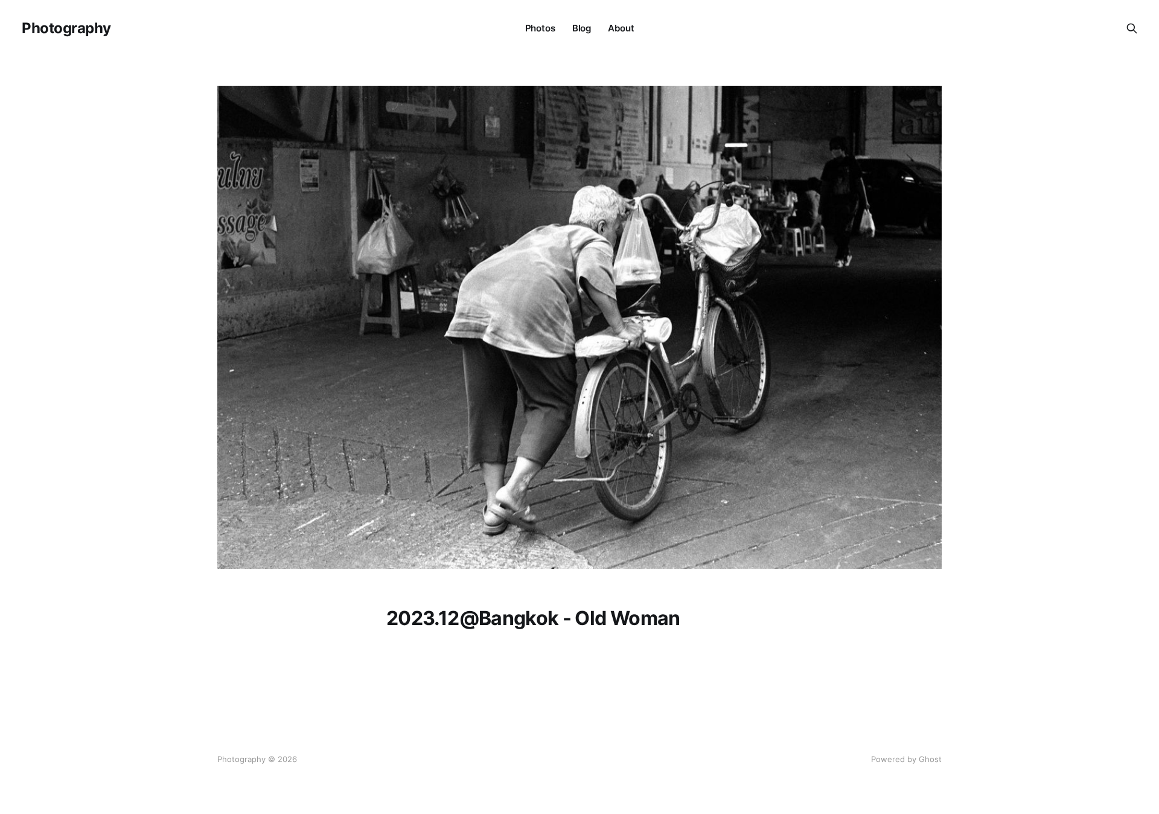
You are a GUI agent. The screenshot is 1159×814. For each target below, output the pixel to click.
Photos (540, 28)
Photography (66, 28)
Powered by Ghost (906, 759)
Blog (581, 28)
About (621, 28)
